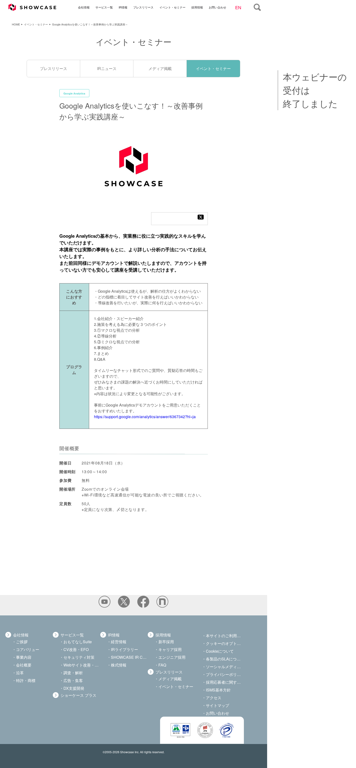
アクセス (213, 697)
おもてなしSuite (77, 641)
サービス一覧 (104, 7)
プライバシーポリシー (224, 674)
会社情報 (83, 7)
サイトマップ (217, 705)
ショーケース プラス (78, 695)
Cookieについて (220, 651)
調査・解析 (73, 672)
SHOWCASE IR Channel (129, 657)
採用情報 (197, 7)
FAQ (162, 665)
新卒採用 (166, 641)
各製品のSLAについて (224, 659)
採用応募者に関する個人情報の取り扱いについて (224, 682)
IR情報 (122, 7)
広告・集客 (73, 680)
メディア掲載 (160, 68)
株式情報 (118, 665)
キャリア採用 (170, 649)
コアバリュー (27, 649)
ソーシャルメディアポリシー (224, 666)
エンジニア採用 (172, 657)
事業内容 (23, 657)
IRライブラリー (124, 649)
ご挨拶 (22, 641)
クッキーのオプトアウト (224, 643)
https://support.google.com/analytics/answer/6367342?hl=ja (145, 416)
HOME (16, 24)
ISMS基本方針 (218, 690)
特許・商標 (25, 680)
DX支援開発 (73, 688)
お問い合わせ (217, 7)
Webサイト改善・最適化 (81, 665)
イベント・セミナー (172, 7)
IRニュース (106, 68)
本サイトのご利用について (224, 635)
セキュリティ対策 (78, 657)
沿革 (20, 672)
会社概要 (23, 665)
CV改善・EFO (76, 649)
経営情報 (118, 641)
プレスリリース (143, 7)
